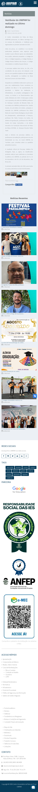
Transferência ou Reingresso (13, 716)
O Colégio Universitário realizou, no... (12, 400)
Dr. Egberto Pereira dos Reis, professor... (13, 285)
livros (8, 471)
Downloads (7, 735)
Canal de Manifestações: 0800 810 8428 (15, 773)
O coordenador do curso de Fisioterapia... (14, 429)
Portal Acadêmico (9, 708)
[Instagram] (8, 456)
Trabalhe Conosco (10, 741)
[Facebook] (4, 456)
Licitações (7, 746)
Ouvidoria (9, 675)
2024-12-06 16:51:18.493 (14, 33)
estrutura (15, 471)
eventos (18, 467)
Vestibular (7, 714)
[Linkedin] (22, 456)
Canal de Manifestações (10, 668)
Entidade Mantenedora (10, 682)
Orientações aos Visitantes (12, 730)
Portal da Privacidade (9, 690)
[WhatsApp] (26, 456)
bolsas (9, 474)
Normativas (6, 685)
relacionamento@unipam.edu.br (13, 766)
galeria (23, 471)
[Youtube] (17, 456)
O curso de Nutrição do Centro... (11, 371)
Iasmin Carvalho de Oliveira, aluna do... (13, 256)
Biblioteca (7, 733)
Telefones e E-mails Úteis (11, 744)
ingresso (25, 474)
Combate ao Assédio (12, 672)
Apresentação (7, 659)
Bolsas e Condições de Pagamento (15, 719)
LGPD (7, 677)
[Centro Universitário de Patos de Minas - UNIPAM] (14, 4)
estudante (17, 474)
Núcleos (6, 711)
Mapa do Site (8, 727)
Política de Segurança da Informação (14, 693)
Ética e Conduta (10, 670)
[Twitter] (13, 456)
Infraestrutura (7, 687)
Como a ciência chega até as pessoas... (13, 314)
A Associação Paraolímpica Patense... (12, 227)
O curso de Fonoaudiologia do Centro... (13, 343)
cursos (26, 467)
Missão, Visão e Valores (10, 665)
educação (10, 467)
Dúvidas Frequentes (10, 738)
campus (32, 467)
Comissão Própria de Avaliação (14, 722)
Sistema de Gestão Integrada (11, 696)
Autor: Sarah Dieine (13, 31)
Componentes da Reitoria (10, 662)
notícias (30, 471)
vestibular (10, 478)
